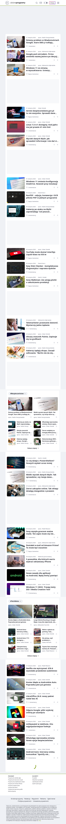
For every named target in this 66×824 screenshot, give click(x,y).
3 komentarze (32, 356)
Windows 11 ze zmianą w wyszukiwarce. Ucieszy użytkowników (38, 70)
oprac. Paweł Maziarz (44, 529)
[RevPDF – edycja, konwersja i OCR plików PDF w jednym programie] (16, 197)
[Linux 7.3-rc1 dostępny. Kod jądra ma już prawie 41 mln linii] (16, 127)
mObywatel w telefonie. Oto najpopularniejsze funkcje (39, 725)
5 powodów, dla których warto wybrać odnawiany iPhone (40, 560)
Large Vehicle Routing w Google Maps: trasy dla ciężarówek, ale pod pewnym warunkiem (44, 621)
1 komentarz (31, 46)
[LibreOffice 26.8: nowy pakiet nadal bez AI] (16, 698)
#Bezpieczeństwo (17, 393)
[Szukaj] (36, 2)
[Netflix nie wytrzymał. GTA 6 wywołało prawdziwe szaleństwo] (16, 670)
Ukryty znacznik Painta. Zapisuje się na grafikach (41, 337)
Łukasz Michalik (46, 642)
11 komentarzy (32, 329)
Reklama (43, 799)
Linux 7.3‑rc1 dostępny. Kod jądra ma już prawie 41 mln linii (41, 125)
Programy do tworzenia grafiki (15, 789)
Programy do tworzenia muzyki (15, 780)
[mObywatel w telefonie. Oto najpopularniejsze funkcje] (16, 726)
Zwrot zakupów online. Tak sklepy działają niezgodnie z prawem (42, 489)
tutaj (40, 820)
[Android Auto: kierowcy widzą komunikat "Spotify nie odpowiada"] (11, 632)
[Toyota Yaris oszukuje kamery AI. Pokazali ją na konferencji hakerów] (37, 649)
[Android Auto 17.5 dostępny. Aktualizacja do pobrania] (11, 640)
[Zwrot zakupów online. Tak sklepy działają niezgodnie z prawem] (16, 490)
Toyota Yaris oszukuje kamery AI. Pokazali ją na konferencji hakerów (49, 648)
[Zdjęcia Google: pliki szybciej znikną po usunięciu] (16, 712)
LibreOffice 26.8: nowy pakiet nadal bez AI (40, 697)
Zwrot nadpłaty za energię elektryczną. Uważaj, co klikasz (49, 432)
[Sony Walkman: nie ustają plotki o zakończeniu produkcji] (16, 282)
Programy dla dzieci (13, 787)
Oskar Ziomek (42, 108)
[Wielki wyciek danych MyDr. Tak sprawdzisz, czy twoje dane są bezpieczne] (46, 404)
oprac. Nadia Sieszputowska (46, 37)
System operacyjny (36, 783)
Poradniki (34, 778)
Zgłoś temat (51, 799)
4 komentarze (32, 758)
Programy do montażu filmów (15, 783)
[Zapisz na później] (54, 46)
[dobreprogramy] (19, 3)
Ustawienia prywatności (41, 801)
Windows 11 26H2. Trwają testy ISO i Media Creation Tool (41, 588)
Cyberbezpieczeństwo (37, 781)
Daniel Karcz (41, 193)
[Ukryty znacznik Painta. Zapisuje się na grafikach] (16, 338)
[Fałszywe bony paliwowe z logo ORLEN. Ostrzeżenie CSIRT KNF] (11, 649)
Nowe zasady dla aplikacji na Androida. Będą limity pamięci (42, 574)
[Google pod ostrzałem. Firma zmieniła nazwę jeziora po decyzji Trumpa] (16, 56)
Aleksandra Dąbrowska (44, 320)
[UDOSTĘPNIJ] (57, 46)
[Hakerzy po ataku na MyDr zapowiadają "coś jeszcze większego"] (16, 211)
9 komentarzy (32, 467)
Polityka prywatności (24, 801)
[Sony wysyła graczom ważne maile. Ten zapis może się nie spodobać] (16, 533)
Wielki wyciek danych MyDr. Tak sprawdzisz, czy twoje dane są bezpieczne (44, 413)
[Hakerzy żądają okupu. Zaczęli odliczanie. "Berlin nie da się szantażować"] (16, 352)
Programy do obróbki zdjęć (14, 778)
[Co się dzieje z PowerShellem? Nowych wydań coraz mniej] (16, 463)
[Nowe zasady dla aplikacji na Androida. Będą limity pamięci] (16, 575)
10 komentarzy (32, 593)
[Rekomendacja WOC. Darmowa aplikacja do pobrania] (37, 441)
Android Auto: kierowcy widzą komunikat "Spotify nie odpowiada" (23, 631)
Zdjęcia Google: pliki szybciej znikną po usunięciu (39, 711)
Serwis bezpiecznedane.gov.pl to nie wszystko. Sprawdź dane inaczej (40, 113)
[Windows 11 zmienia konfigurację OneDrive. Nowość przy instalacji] (16, 183)
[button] (58, 2)
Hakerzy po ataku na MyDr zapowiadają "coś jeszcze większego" (38, 211)
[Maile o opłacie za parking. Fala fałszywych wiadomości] (37, 632)
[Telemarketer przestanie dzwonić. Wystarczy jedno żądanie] (16, 325)
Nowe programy (12, 791)
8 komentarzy (32, 674)
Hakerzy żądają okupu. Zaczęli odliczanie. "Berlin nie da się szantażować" (40, 353)
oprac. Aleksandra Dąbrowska (46, 51)
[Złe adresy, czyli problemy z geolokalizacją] (37, 640)
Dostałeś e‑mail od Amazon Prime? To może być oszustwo (42, 546)
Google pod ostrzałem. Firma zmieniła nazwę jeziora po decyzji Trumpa (42, 56)
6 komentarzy (32, 215)
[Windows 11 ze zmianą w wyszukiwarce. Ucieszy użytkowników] (16, 70)
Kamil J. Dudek (42, 277)
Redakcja (27, 799)
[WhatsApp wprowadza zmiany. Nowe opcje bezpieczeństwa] (37, 424)
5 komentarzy (32, 144)
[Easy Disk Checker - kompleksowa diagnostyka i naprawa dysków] (16, 268)
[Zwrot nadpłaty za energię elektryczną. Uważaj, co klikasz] (37, 433)
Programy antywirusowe (14, 785)
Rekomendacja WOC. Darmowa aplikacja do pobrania (50, 440)
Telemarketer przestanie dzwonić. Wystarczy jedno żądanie (42, 323)
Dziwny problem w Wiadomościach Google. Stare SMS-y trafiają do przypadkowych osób (20, 413)
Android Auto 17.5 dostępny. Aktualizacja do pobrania (23, 639)
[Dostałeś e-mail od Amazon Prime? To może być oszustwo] (16, 547)
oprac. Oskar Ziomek (44, 122)
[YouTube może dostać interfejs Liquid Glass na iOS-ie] (16, 254)
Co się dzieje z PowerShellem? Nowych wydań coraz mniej (40, 461)
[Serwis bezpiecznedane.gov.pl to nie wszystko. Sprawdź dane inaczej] (16, 113)
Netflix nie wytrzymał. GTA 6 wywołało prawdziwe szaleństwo (41, 669)
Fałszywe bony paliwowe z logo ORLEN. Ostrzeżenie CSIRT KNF (23, 648)
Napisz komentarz (33, 74)
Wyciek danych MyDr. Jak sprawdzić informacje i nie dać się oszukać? (42, 141)
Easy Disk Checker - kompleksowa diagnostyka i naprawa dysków (42, 267)
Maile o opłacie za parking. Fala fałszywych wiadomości (48, 631)
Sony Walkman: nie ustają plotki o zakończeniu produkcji (41, 281)
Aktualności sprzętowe (37, 780)
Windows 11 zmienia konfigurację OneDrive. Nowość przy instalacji (42, 182)
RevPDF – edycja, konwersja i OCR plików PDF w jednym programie (42, 196)
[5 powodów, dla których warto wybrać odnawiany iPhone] (16, 561)
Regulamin (35, 799)
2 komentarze (32, 131)
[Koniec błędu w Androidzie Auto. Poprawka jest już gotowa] (20, 611)
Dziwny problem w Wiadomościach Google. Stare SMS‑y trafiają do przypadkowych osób (42, 42)
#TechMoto (14, 601)
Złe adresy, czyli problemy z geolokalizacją (47, 639)
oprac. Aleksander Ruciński (41, 625)
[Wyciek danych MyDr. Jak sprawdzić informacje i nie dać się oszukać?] (16, 140)
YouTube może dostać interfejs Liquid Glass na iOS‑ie (40, 253)
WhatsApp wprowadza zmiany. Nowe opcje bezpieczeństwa (50, 423)
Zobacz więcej (32, 448)
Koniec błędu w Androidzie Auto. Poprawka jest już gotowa (19, 621)
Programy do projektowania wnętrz (16, 781)
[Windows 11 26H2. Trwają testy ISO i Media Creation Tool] (16, 589)
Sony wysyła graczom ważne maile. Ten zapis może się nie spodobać (39, 533)
